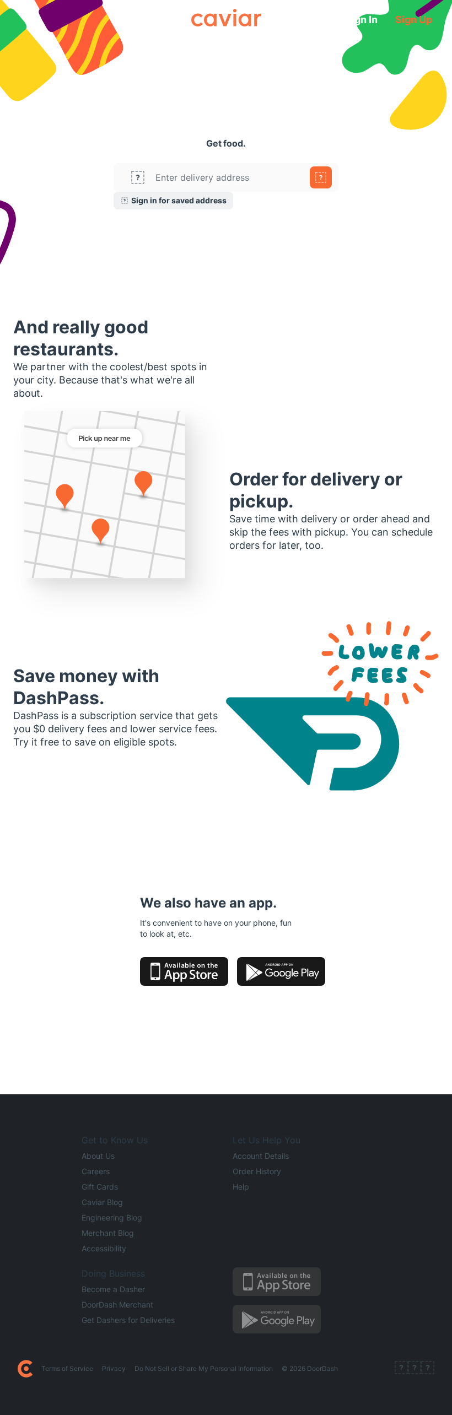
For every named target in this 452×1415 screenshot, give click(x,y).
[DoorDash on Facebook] (401, 1368)
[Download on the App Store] (184, 971)
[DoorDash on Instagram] (427, 1368)
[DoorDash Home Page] (25, 1369)
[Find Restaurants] (321, 177)
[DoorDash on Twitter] (414, 1368)
